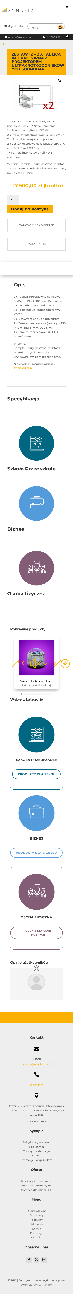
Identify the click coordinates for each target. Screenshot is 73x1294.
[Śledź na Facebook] (29, 1260)
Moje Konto (15, 26)
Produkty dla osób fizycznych (36, 932)
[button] (59, 80)
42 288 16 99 (53, 37)
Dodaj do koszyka (30, 209)
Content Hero (42, 1284)
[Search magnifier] (60, 27)
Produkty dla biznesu (36, 852)
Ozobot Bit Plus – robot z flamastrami (38, 681)
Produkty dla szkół (36, 774)
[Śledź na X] (36, 1260)
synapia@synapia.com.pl (22, 37)
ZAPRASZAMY (23, 368)
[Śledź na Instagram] (44, 1260)
